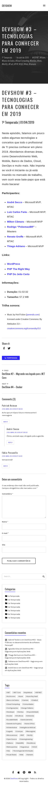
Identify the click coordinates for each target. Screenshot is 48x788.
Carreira (25, 700)
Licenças (19, 731)
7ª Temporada (14, 618)
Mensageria (30, 731)
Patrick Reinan (9, 405)
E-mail (5, 533)
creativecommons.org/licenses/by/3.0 (24, 328)
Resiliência (31, 743)
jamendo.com (33, 315)
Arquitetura (28, 692)
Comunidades (28, 704)
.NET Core (17, 692)
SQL (21, 64)
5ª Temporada (14, 610)
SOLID (35, 747)
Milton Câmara (15, 221)
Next (4, 384)
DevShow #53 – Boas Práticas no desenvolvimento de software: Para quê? (23, 642)
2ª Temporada (14, 600)
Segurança (25, 747)
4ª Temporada (14, 607)
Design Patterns (27, 708)
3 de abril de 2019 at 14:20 (12, 456)
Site (3, 545)
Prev (6, 370)
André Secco (14, 202)
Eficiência (19, 716)
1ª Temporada (7, 57)
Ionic (40, 60)
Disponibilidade (32, 712)
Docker (9, 716)
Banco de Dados (9, 60)
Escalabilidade (12, 720)
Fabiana (11, 661)
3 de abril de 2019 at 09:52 (17, 432)
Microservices (12, 735)
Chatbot (35, 700)
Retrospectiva (12, 747)
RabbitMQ (20, 743)
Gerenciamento (26, 720)
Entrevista (30, 716)
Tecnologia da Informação (23, 751)
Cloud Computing (23, 60)
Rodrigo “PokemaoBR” (20, 226)
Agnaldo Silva (13, 649)
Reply (5, 422)
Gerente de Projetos (14, 724)
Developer (10, 712)
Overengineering (26, 739)
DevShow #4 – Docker (12, 387)
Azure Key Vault (32, 696)
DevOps (33, 60)
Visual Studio (12, 755)
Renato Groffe (15, 236)
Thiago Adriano (16, 246)
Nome (5, 522)
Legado (10, 731)
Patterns (10, 743)
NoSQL (5, 64)
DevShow (7, 5)
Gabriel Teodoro (14, 640)
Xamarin (33, 64)
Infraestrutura (12, 727)
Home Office (29, 724)
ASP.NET (36, 57)
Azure (43, 57)
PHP (16, 64)
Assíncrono (11, 696)
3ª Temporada (14, 603)
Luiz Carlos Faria (17, 212)
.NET (8, 692)
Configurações (12, 708)
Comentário (7, 494)
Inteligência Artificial (27, 727)
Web (26, 64)
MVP (22, 735)
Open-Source (12, 739)
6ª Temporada (14, 614)
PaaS (11, 64)
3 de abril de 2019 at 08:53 (12, 409)
